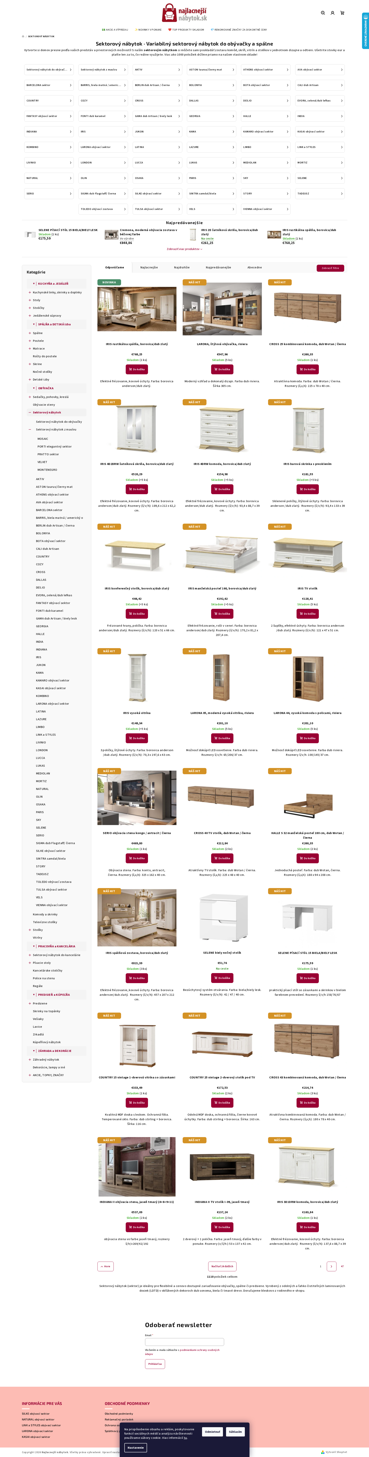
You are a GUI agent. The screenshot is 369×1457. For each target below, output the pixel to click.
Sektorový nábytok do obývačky (59, 422)
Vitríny (37, 938)
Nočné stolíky (42, 372)
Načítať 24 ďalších (222, 1266)
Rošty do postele (45, 356)
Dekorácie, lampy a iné (49, 1067)
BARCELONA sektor (49, 510)
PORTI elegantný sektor (55, 446)
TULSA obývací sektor (51, 889)
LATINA (41, 711)
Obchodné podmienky (119, 1413)
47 (342, 1266)
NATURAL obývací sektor (38, 1419)
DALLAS (41, 580)
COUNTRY (43, 556)
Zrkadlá (38, 1034)
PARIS (40, 812)
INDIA (39, 642)
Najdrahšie (182, 267)
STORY (41, 866)
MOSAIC (43, 439)
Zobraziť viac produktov (183, 249)
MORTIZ (41, 781)
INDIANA (41, 649)
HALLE (40, 634)
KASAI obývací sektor (51, 688)
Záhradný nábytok (46, 1060)
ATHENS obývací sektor (52, 494)
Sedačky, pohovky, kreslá (51, 397)
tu (185, 1438)
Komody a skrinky (45, 914)
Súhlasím (235, 1432)
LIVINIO (41, 742)
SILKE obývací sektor (51, 851)
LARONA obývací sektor (52, 704)
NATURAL (42, 789)
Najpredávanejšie (218, 267)
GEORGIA (42, 626)
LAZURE (41, 719)
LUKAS (40, 766)
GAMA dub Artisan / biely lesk (56, 618)
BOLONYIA (43, 533)
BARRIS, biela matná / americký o (59, 518)
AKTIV (40, 479)
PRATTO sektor (48, 454)
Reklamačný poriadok (119, 1419)
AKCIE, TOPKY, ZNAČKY (48, 1075)
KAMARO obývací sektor (53, 680)
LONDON (42, 750)
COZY (40, 564)
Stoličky (39, 308)
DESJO (40, 587)
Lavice (37, 1027)
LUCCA (40, 758)
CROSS (41, 572)
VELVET (42, 462)
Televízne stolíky (45, 922)
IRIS (38, 657)
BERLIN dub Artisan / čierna (55, 525)
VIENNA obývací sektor (52, 905)
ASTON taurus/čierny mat (54, 487)
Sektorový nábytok (47, 412)
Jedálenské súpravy (47, 316)
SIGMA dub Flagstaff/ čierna (55, 843)
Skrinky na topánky (46, 1011)
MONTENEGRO (47, 470)
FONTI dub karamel (49, 611)
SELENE (41, 828)
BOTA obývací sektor (51, 541)
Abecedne (255, 267)
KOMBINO (42, 696)
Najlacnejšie (149, 267)
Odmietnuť (212, 1432)
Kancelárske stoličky (48, 970)
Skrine (37, 364)
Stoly (36, 300)
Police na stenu (44, 978)
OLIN (39, 797)
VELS (39, 897)
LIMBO (40, 727)
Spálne (38, 333)
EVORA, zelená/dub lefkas (54, 595)
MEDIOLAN (43, 773)
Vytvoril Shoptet (336, 1452)
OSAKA (41, 804)
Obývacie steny (44, 405)
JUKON (41, 665)
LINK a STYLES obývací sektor (41, 1425)
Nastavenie (136, 1448)
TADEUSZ (42, 874)
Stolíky (38, 930)
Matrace (39, 348)
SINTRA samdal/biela (51, 859)
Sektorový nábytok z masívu (56, 429)
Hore (107, 1266)
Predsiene (40, 1003)
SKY (38, 820)
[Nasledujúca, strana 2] (331, 1266)
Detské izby (41, 379)
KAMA (40, 673)
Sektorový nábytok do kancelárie (57, 955)
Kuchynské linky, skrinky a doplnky (57, 292)
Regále (38, 986)
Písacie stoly (42, 963)
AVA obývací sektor (49, 502)
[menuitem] (115, 29)
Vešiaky (38, 1019)
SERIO (40, 835)
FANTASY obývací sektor (53, 603)
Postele (38, 341)
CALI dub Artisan (47, 549)
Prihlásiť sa (155, 1364)
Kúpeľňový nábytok (47, 1042)
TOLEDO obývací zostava (54, 882)
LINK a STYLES (46, 735)
